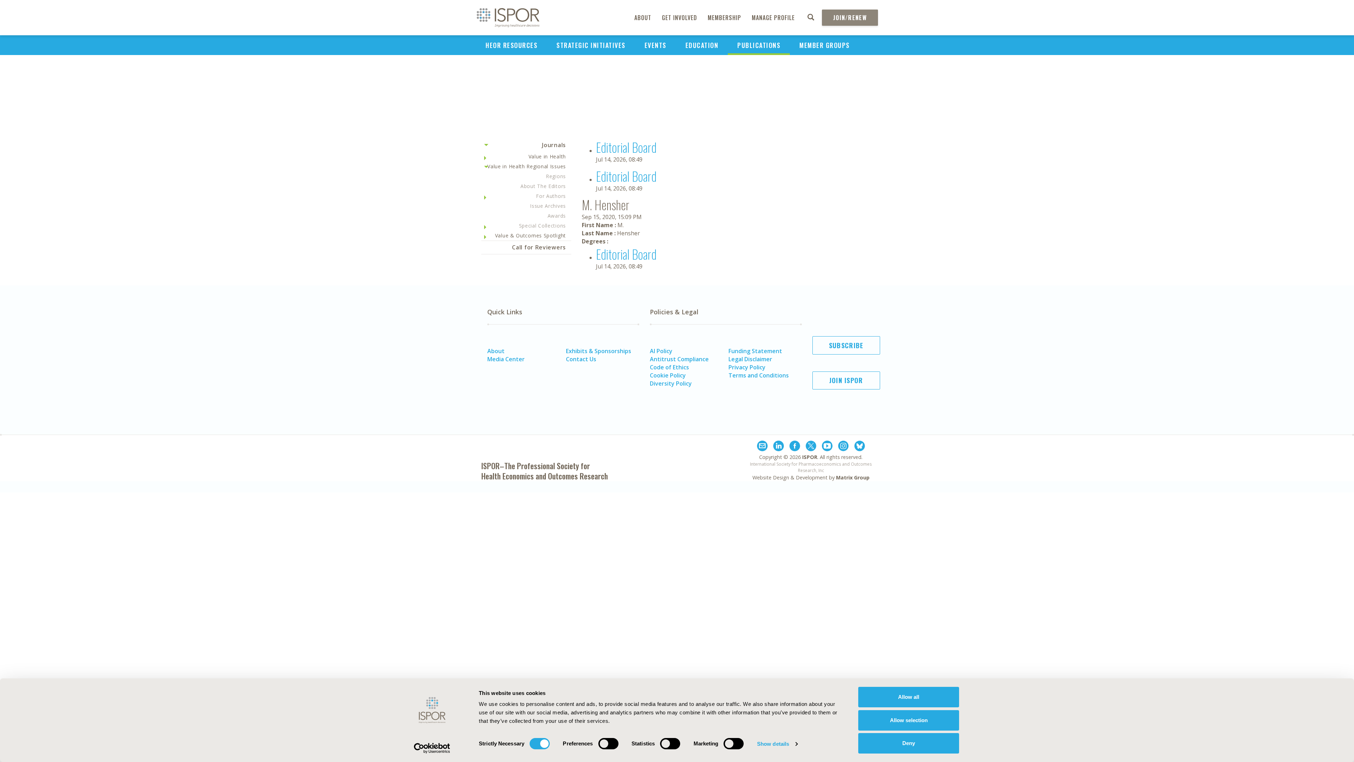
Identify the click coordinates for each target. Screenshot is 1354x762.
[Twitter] (811, 447)
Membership (724, 17)
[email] (762, 447)
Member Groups (824, 45)
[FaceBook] (794, 447)
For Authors (551, 196)
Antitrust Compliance (679, 359)
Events (655, 45)
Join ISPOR (846, 380)
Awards (557, 215)
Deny (908, 743)
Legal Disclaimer (750, 359)
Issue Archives (548, 205)
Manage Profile (773, 17)
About (642, 17)
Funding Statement (755, 351)
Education (702, 45)
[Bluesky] (859, 447)
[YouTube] (827, 447)
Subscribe (846, 345)
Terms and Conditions (758, 375)
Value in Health (547, 156)
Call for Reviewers (539, 247)
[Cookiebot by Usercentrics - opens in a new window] (432, 748)
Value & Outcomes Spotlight (530, 235)
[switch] (608, 743)
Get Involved (679, 17)
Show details (773, 744)
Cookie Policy (668, 375)
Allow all (908, 697)
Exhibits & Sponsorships (598, 351)
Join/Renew (850, 17)
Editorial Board (626, 147)
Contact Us (581, 359)
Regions (556, 176)
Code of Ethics (669, 367)
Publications (758, 45)
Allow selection (909, 720)
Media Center (506, 359)
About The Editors (543, 186)
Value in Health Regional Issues (526, 166)
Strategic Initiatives (591, 45)
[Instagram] (843, 447)
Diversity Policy (671, 383)
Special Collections (542, 225)
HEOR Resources (511, 45)
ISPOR (809, 457)
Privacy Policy (747, 367)
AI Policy (661, 351)
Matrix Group (853, 477)
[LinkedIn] (778, 447)
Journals (554, 145)
